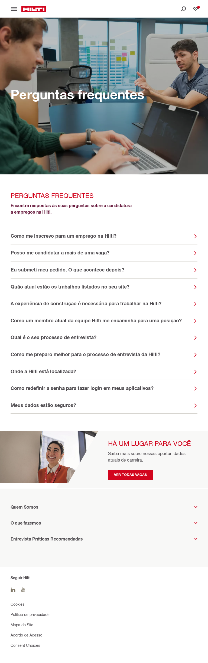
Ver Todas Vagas (130, 474)
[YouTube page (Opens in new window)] (23, 590)
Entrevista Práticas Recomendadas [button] (47, 539)
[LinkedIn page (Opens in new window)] (13, 590)
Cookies (17, 604)
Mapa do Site (22, 624)
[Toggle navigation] (16, 9)
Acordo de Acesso (26, 635)
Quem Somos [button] (24, 507)
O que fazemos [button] (26, 523)
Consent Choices (25, 645)
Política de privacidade (30, 614)
